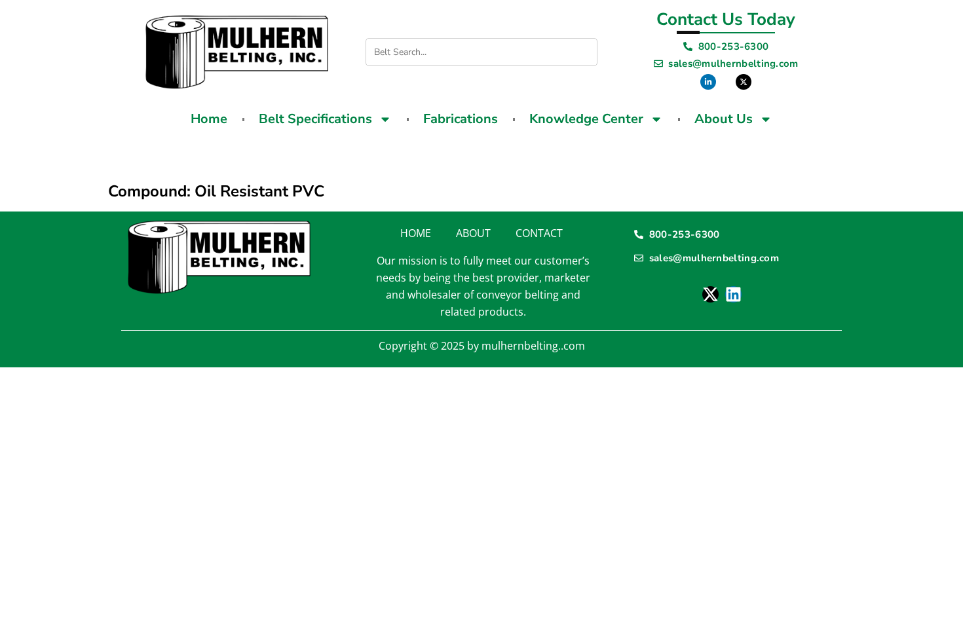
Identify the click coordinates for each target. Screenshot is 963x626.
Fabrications (460, 119)
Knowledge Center (586, 119)
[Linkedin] (733, 294)
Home (209, 119)
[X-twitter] (710, 294)
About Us (723, 119)
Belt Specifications (315, 119)
